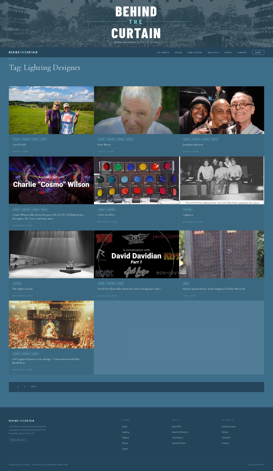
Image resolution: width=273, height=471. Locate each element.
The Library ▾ (163, 52)
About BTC (176, 426)
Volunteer (226, 437)
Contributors (177, 437)
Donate (258, 52)
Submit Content (195, 52)
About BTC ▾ (213, 52)
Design (125, 443)
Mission (178, 52)
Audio (124, 426)
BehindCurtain (23, 52)
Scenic (125, 448)
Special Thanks (179, 443)
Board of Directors (180, 432)
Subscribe (242, 52)
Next (34, 386)
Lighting (125, 432)
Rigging (125, 437)
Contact (228, 52)
